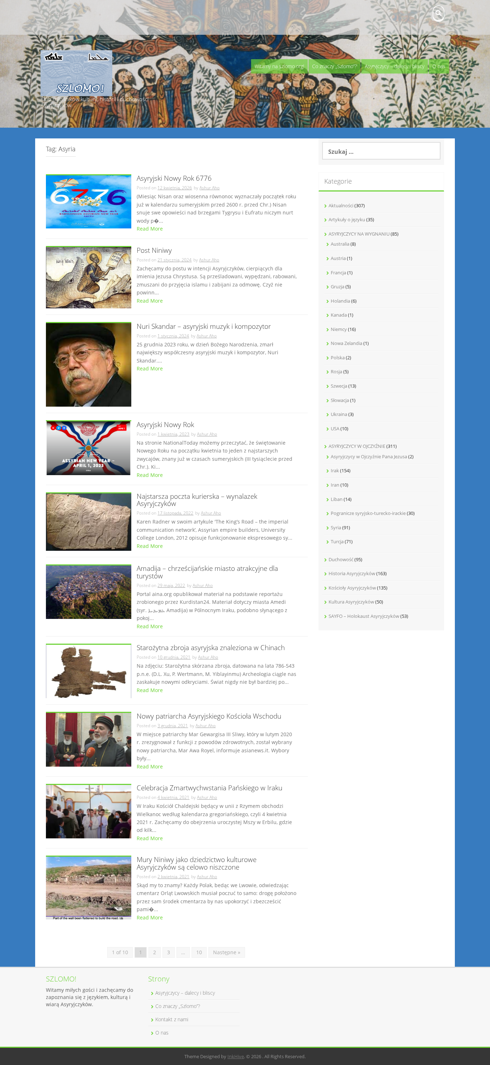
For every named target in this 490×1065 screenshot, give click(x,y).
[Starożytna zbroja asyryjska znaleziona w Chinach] (88, 670)
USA (335, 428)
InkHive (235, 1056)
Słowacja (340, 400)
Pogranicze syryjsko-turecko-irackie (368, 513)
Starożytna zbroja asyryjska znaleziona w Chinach (211, 648)
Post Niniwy (154, 251)
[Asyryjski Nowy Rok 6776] (88, 201)
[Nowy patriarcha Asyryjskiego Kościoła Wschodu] (88, 739)
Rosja (336, 371)
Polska (338, 357)
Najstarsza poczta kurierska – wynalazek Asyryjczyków (197, 500)
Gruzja (337, 286)
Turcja (337, 541)
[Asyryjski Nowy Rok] (88, 447)
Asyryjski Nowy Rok (165, 425)
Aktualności (341, 205)
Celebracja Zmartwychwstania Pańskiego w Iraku (209, 788)
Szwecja (339, 386)
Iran (335, 485)
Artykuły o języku (347, 219)
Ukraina (339, 414)
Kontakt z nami (57, 17)
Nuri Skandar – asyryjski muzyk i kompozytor (204, 327)
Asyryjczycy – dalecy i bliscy (394, 66)
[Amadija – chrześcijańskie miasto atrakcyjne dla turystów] (88, 591)
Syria (336, 527)
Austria (338, 258)
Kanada (339, 315)
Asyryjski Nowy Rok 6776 (174, 179)
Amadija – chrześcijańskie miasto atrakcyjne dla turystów (207, 573)
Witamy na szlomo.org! (279, 66)
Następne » (226, 952)
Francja (338, 272)
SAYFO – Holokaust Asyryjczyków (364, 616)
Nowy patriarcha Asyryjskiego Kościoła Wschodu (209, 717)
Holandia (340, 301)
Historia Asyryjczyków (352, 573)
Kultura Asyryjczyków (351, 601)
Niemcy (339, 329)
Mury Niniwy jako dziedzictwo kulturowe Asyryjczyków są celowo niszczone (196, 864)
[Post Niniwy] (88, 277)
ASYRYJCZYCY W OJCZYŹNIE (357, 446)
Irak (335, 470)
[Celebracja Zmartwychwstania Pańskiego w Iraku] (88, 811)
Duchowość (341, 559)
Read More (150, 228)
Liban (337, 499)
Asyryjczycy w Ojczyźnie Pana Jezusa (369, 456)
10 (199, 952)
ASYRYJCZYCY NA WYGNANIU (359, 234)
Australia (340, 244)
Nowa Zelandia (346, 343)
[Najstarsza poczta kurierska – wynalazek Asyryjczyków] (88, 521)
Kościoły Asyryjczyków (352, 587)
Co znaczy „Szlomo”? (334, 66)
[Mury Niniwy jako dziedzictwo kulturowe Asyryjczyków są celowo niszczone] (88, 887)
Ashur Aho (209, 188)
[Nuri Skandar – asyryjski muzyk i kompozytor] (88, 364)
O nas (439, 66)
